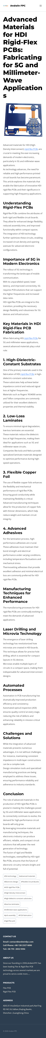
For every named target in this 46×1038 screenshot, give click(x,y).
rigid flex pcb (9, 921)
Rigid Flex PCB (9, 991)
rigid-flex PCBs (31, 149)
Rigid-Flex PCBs (18, 207)
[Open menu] (40, 6)
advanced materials (27, 876)
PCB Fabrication (25, 915)
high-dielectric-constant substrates (18, 898)
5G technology (10, 876)
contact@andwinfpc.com (21, 941)
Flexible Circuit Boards (30, 882)
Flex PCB (7, 988)
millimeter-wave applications (15, 910)
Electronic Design (11, 882)
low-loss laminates (11, 904)
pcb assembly (10, 915)
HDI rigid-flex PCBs (11, 887)
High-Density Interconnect (14, 893)
